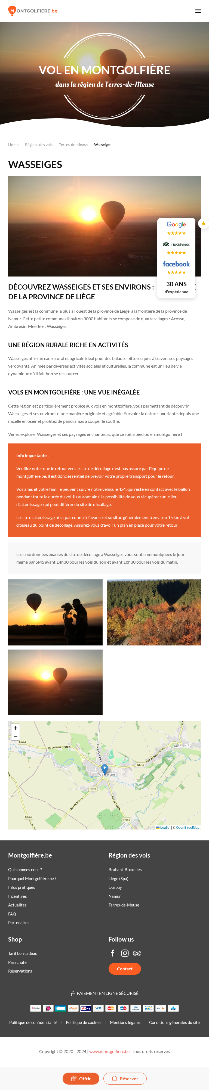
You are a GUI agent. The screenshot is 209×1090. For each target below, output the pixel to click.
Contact (125, 968)
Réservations (20, 970)
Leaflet (164, 827)
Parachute (17, 962)
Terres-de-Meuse (124, 904)
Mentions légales (125, 1022)
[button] (198, 11)
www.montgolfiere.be (109, 1051)
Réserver (129, 1078)
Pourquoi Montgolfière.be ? (32, 878)
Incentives (17, 896)
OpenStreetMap (187, 827)
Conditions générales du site (174, 1022)
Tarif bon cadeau (22, 953)
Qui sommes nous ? (25, 869)
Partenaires (18, 922)
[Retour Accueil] (32, 11)
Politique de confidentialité (33, 1022)
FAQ (12, 913)
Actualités (17, 904)
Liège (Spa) (118, 878)
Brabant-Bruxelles (125, 869)
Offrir (85, 1078)
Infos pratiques (21, 887)
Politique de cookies (84, 1022)
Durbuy (115, 887)
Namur (115, 896)
